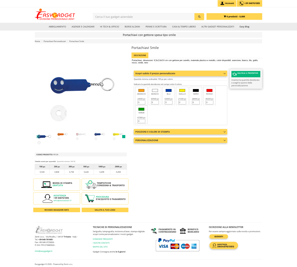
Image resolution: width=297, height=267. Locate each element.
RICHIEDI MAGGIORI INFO (57, 209)
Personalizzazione (146, 140)
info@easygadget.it (62, 200)
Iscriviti (218, 236)
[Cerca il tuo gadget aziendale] (199, 16)
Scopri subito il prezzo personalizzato (155, 73)
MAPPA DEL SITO (100, 246)
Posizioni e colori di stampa (152, 131)
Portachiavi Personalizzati (55, 41)
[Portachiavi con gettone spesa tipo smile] (44, 136)
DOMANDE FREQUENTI (103, 239)
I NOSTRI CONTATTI (101, 243)
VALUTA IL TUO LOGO (105, 209)
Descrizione (140, 55)
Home (37, 41)
